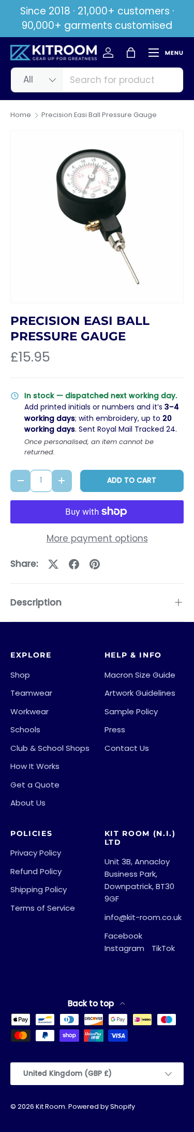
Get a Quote (34, 784)
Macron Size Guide (140, 674)
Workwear (29, 711)
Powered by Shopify (101, 1106)
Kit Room (50, 1106)
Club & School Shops (49, 748)
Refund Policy (36, 871)
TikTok (163, 948)
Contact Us (127, 748)
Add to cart (131, 480)
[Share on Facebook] (74, 564)
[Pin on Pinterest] (94, 564)
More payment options (97, 538)
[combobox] (97, 80)
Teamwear (31, 692)
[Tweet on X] (53, 564)
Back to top (92, 1003)
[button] (131, 52)
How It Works (34, 766)
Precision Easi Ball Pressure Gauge (99, 115)
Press (115, 729)
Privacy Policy (35, 852)
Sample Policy (131, 711)
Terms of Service (42, 908)
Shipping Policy (38, 889)
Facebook (123, 935)
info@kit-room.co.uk (143, 917)
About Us (28, 802)
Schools (25, 729)
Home (20, 115)
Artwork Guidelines (140, 692)
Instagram (124, 948)
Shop (20, 674)
